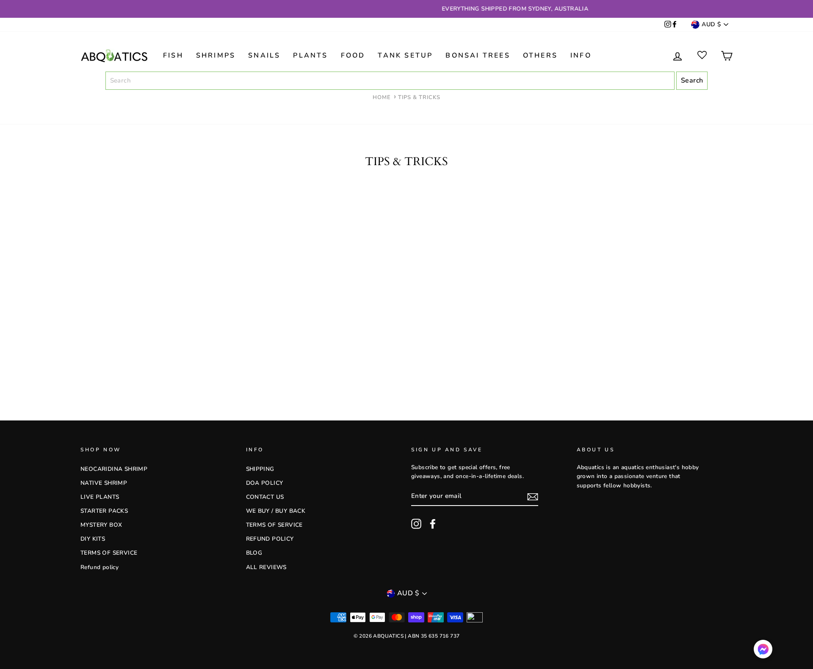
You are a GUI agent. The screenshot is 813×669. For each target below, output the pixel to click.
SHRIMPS (215, 55)
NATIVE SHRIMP (103, 483)
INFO (581, 55)
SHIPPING (260, 469)
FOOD (353, 55)
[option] (406, 9)
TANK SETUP (405, 55)
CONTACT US (265, 497)
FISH (173, 55)
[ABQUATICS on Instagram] (667, 25)
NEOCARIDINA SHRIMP (113, 469)
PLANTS (310, 55)
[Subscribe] (532, 496)
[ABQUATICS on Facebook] (674, 25)
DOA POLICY (264, 483)
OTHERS (540, 55)
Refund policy (99, 567)
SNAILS (264, 55)
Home (382, 97)
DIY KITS (92, 539)
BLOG (254, 553)
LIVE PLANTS (99, 497)
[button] (763, 651)
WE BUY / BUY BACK (276, 511)
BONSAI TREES (477, 55)
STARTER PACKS (104, 511)
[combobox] (390, 81)
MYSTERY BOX (101, 525)
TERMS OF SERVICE (108, 553)
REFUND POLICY (270, 539)
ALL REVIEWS (266, 567)
